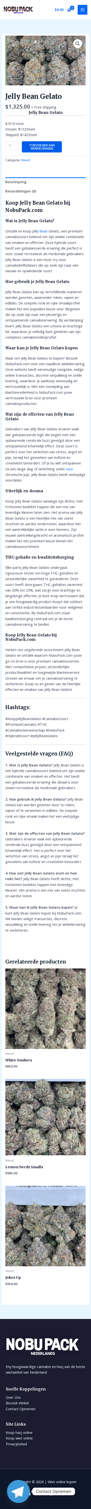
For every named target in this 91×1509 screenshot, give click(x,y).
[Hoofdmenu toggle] (82, 10)
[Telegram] (18, 1491)
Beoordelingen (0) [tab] (20, 191)
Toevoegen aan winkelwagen (42, 147)
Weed (25, 160)
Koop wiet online (19, 1438)
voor (69, 468)
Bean (43, 231)
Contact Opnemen (20, 1408)
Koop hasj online (19, 1432)
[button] (77, 43)
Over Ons (13, 1397)
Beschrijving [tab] (15, 181)
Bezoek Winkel (17, 1402)
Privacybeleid (16, 1443)
